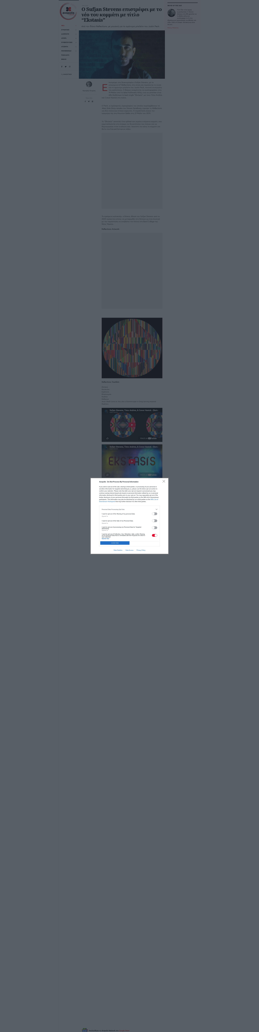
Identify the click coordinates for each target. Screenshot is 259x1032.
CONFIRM (115, 543)
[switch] (154, 513)
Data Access (129, 550)
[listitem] (129, 509)
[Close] (164, 482)
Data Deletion (118, 550)
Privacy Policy (141, 550)
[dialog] (129, 516)
